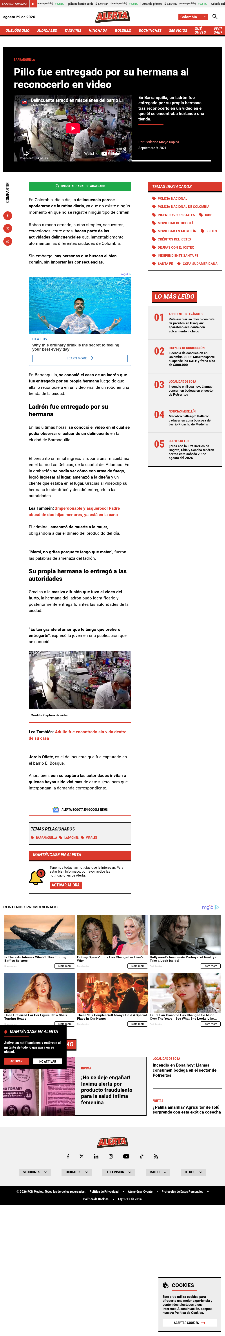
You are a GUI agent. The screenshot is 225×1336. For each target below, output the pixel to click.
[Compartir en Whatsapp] (7, 241)
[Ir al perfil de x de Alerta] (82, 1156)
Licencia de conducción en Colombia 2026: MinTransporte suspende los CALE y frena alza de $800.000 (192, 359)
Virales (91, 838)
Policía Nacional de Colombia (183, 207)
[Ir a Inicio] (112, 17)
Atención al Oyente (140, 1191)
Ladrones (71, 838)
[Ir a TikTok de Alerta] (141, 1156)
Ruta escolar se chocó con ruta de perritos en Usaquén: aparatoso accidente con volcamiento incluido (191, 325)
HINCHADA (98, 30)
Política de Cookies (189, 1313)
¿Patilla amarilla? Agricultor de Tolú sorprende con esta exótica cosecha (187, 1110)
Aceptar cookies (186, 1323)
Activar (16, 1061)
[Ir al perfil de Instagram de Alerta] (111, 1156)
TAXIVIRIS (72, 30)
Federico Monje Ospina (162, 142)
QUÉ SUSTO (200, 30)
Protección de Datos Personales (182, 1191)
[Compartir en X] (7, 228)
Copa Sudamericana (200, 264)
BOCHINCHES (150, 30)
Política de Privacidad (104, 1191)
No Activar (47, 1061)
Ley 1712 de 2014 (130, 1199)
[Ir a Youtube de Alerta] (126, 1156)
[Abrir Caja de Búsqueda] (215, 17)
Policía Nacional (172, 199)
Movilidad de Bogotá (176, 223)
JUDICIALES (47, 30)
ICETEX (212, 231)
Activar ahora (66, 885)
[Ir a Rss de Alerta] (156, 1156)
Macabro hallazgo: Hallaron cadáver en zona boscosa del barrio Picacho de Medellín (190, 420)
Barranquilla (46, 838)
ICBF (208, 215)
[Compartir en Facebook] (7, 215)
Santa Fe (165, 264)
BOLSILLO (123, 30)
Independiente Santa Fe (178, 256)
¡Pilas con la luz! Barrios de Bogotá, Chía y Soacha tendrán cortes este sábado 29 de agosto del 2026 (191, 452)
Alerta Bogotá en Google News (85, 810)
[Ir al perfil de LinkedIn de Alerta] (96, 1156)
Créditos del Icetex (174, 239)
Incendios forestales (176, 215)
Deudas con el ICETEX (176, 247)
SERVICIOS (178, 30)
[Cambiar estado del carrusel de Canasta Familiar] (33, 3)
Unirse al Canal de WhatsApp (83, 186)
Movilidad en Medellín (177, 231)
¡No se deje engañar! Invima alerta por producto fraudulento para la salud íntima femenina (106, 1090)
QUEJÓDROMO (17, 30)
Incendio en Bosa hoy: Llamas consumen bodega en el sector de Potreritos (191, 390)
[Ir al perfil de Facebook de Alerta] (68, 1156)
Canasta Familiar (14, 3)
